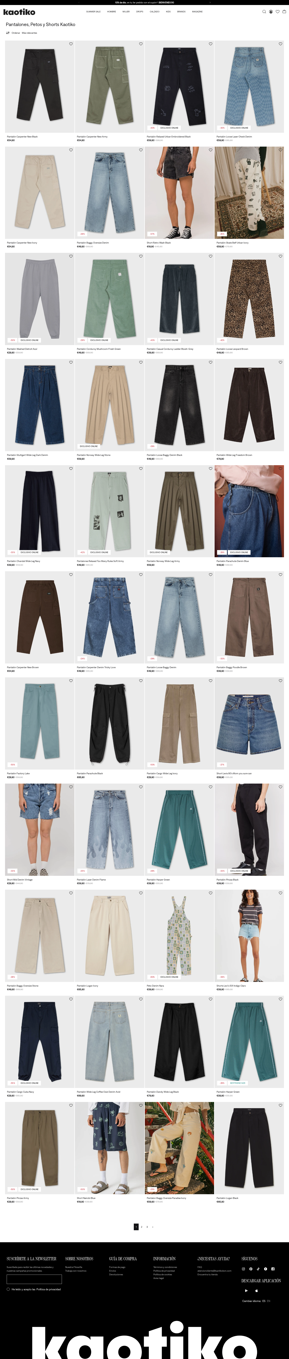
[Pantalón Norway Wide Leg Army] (179, 511)
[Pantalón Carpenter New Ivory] (39, 193)
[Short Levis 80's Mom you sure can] (249, 723)
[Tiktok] (258, 1269)
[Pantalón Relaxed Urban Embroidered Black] (179, 87)
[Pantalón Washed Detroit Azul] (39, 299)
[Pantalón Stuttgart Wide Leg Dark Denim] (39, 405)
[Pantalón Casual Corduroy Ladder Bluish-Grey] (179, 299)
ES (263, 1300)
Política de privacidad (48, 1289)
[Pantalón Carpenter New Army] (109, 87)
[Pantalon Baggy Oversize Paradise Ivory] (179, 1148)
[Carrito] (284, 11)
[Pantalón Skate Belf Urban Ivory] (249, 193)
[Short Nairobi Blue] (109, 1148)
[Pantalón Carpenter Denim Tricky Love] (109, 617)
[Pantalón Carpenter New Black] (39, 87)
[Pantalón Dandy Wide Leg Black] (179, 1042)
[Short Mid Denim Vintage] (39, 830)
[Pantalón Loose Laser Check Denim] (249, 87)
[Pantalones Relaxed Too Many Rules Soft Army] (109, 511)
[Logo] (19, 11)
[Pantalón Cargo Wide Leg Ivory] (179, 723)
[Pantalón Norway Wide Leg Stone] (109, 405)
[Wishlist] (277, 11)
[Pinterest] (251, 1269)
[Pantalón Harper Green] (179, 830)
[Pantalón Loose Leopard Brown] (249, 299)
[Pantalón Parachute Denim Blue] (249, 511)
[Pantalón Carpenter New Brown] (39, 617)
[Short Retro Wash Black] (179, 193)
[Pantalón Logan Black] (249, 1148)
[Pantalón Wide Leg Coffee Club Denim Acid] (109, 1042)
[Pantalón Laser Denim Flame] (109, 830)
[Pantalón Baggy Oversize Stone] (39, 936)
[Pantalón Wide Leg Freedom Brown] (249, 405)
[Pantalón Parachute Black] (109, 723)
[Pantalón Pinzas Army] (39, 1148)
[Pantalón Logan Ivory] (109, 936)
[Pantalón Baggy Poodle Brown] (249, 617)
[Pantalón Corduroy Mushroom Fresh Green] (109, 299)
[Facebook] (273, 1269)
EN (268, 1300)
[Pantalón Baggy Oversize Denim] (109, 193)
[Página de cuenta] (271, 11)
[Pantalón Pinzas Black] (249, 830)
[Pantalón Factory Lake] (39, 723)
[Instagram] (243, 1269)
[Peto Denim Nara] (179, 936)
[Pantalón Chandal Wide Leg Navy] (39, 511)
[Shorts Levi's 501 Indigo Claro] (249, 936)
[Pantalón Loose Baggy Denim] (179, 617)
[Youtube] (265, 1269)
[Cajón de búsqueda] (264, 11)
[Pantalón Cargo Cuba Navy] (39, 1042)
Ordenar (24, 33)
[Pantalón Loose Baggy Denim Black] (179, 405)
